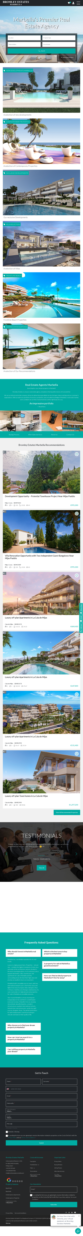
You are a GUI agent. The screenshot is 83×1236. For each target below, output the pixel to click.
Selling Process (58, 1168)
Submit (41, 1143)
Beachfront (9, 1188)
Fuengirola (33, 1161)
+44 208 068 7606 (11, 1170)
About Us (54, 434)
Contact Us (70, 434)
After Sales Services (35, 434)
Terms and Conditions (28, 1137)
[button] (6, 854)
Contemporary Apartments (13, 1194)
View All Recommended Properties (67, 812)
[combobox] (8, 1089)
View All (41, 868)
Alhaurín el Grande (35, 1174)
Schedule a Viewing (13, 1132)
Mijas (31, 1168)
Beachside (8, 1191)
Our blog (56, 1174)
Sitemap (8, 1223)
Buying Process (14, 434)
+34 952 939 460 (10, 1168)
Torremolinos (33, 1171)
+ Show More (33, 1176)
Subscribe (54, 1204)
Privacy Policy (12, 1137)
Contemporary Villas (11, 1201)
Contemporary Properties (12, 1198)
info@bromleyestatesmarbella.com (15, 1173)
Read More (41, 855)
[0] (69, 3)
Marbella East (33, 1164)
